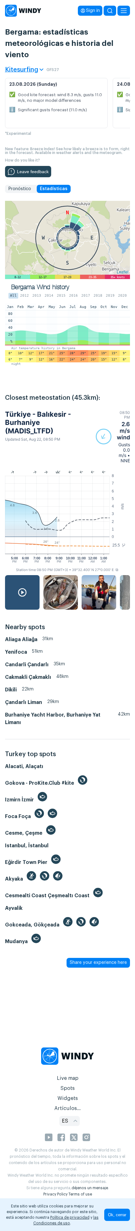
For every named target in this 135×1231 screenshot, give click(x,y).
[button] (113, 436)
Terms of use (80, 1194)
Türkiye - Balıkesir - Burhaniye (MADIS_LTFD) (38, 422)
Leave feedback (33, 171)
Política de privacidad (69, 1217)
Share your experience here (98, 962)
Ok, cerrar (117, 1214)
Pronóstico (19, 189)
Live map (67, 1078)
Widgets (67, 1098)
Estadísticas (54, 189)
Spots (67, 1088)
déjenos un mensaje (90, 1188)
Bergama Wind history (40, 287)
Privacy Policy (55, 1194)
